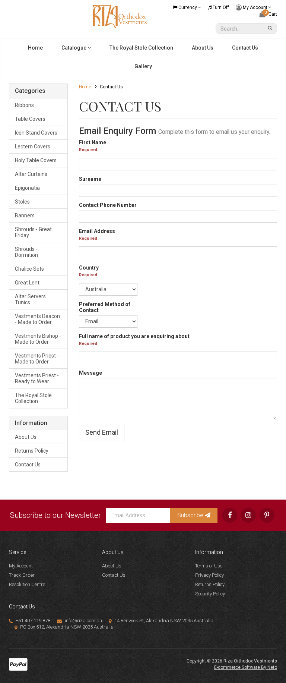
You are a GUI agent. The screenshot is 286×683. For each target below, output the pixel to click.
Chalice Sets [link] (29, 269)
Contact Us (245, 48)
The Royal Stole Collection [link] (33, 398)
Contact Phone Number (108, 205)
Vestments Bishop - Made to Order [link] (38, 339)
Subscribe (191, 515)
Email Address (97, 231)
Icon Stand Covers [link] (36, 133)
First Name (92, 142)
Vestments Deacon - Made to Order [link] (37, 319)
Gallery (143, 66)
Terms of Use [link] (208, 566)
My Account (255, 7)
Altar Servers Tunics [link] (30, 299)
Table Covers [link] (30, 119)
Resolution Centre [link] (27, 584)
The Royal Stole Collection (141, 48)
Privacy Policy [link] (209, 575)
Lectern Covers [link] (32, 146)
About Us (202, 48)
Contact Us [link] (28, 465)
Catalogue (74, 48)
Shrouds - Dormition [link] (26, 252)
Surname (90, 179)
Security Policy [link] (210, 594)
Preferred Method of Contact (104, 307)
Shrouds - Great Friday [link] (33, 232)
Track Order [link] (22, 575)
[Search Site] (271, 28)
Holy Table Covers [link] (36, 160)
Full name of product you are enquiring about (134, 336)
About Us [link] (25, 437)
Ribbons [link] (24, 105)
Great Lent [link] (27, 283)
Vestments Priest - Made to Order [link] (37, 359)
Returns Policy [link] (31, 451)
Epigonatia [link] (27, 188)
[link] (229, 515)
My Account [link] (21, 566)
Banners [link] (25, 215)
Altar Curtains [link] (31, 174)
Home (35, 48)
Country (89, 268)
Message (90, 373)
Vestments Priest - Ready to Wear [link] (37, 378)
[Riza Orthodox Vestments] (120, 16)
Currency (187, 7)
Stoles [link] (22, 202)
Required (88, 149)
